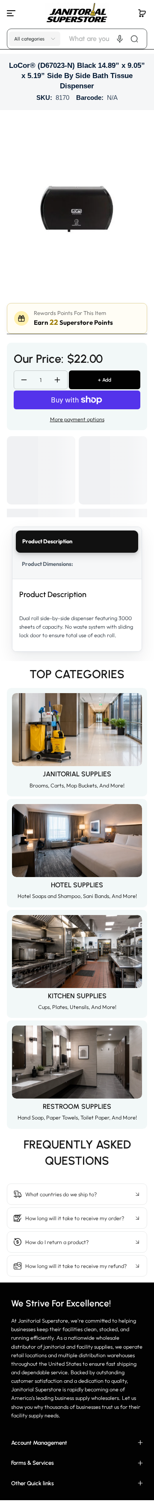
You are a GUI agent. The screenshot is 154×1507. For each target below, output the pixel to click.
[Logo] (77, 13)
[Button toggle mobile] (12, 13)
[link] (77, 1173)
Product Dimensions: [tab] (47, 563)
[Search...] (134, 39)
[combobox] (107, 39)
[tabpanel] (77, 615)
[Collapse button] (77, 1194)
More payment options (77, 419)
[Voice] (120, 39)
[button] (142, 13)
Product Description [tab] (47, 541)
